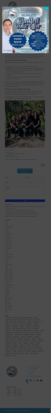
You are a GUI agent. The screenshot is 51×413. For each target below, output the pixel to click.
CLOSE (47, 8)
